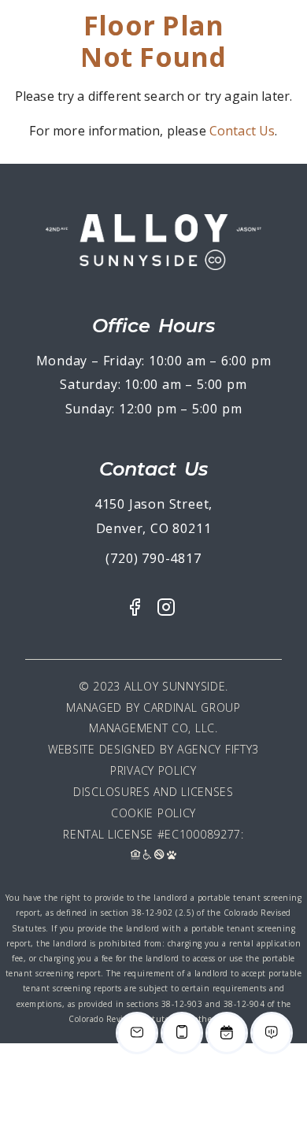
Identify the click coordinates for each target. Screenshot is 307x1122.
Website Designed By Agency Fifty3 (153, 749)
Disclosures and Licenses (153, 791)
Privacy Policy (153, 770)
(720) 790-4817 (153, 558)
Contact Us (242, 130)
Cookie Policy (153, 812)
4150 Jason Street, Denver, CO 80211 (153, 516)
